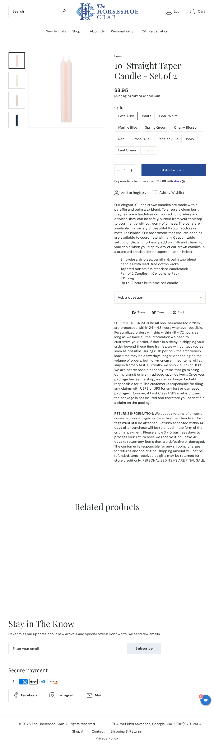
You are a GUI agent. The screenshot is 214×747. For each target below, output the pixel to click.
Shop (76, 31)
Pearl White (168, 116)
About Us (97, 31)
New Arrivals (56, 31)
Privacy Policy (107, 738)
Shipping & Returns (126, 731)
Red (121, 139)
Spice (148, 150)
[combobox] (38, 11)
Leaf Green (127, 150)
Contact (98, 731)
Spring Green (155, 127)
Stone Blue (141, 139)
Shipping (120, 96)
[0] (205, 700)
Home (118, 56)
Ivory (190, 139)
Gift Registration (155, 31)
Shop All (78, 731)
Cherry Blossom (187, 127)
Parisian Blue (168, 139)
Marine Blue (127, 127)
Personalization (123, 31)
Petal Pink (126, 116)
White (146, 116)
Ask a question (130, 297)
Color (119, 107)
